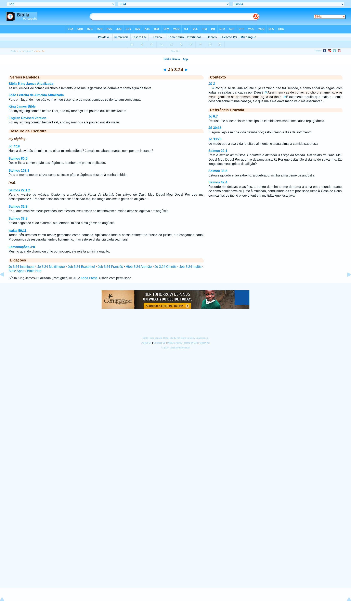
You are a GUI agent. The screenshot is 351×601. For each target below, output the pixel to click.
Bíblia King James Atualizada (31, 83)
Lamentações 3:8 (22, 247)
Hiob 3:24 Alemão (139, 266)
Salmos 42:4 (217, 182)
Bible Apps (16, 271)
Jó (19, 51)
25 (284, 96)
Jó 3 (211, 83)
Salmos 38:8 (18, 218)
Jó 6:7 (213, 116)
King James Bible (22, 106)
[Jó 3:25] (346, 283)
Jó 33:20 (214, 139)
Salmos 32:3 (18, 206)
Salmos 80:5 (18, 158)
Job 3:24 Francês (110, 266)
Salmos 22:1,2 (19, 190)
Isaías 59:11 (17, 230)
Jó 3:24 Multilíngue (51, 266)
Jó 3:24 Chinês (166, 266)
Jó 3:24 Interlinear (22, 266)
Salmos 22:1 (217, 150)
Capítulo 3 (28, 51)
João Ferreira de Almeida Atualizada (36, 95)
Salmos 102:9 (19, 170)
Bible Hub (34, 271)
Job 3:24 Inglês (190, 266)
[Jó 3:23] (5, 283)
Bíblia (13, 51)
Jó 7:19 (14, 146)
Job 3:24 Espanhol (81, 266)
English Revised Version (27, 118)
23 (213, 88)
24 (266, 92)
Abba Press (88, 278)
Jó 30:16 (214, 128)
